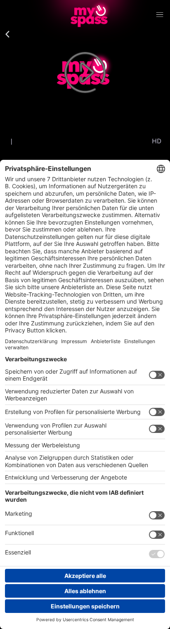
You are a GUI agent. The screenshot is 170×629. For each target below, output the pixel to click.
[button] (7, 34)
